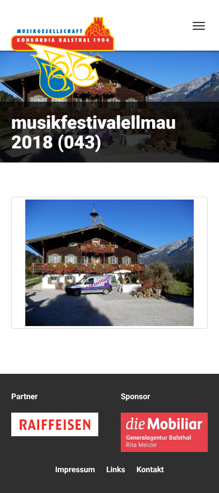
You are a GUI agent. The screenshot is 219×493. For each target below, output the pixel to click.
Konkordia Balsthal (62, 58)
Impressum (75, 469)
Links (115, 469)
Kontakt (150, 469)
